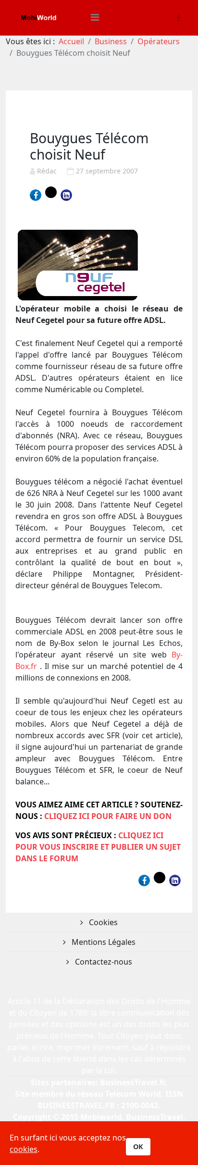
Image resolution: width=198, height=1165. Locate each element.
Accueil (71, 41)
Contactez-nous (102, 961)
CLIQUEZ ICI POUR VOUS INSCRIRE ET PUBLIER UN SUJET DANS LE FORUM (98, 847)
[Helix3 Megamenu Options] (95, 17)
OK (138, 1146)
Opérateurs (158, 41)
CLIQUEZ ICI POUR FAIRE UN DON (108, 816)
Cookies (102, 922)
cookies (23, 1149)
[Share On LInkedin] (66, 195)
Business (111, 41)
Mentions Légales (103, 942)
